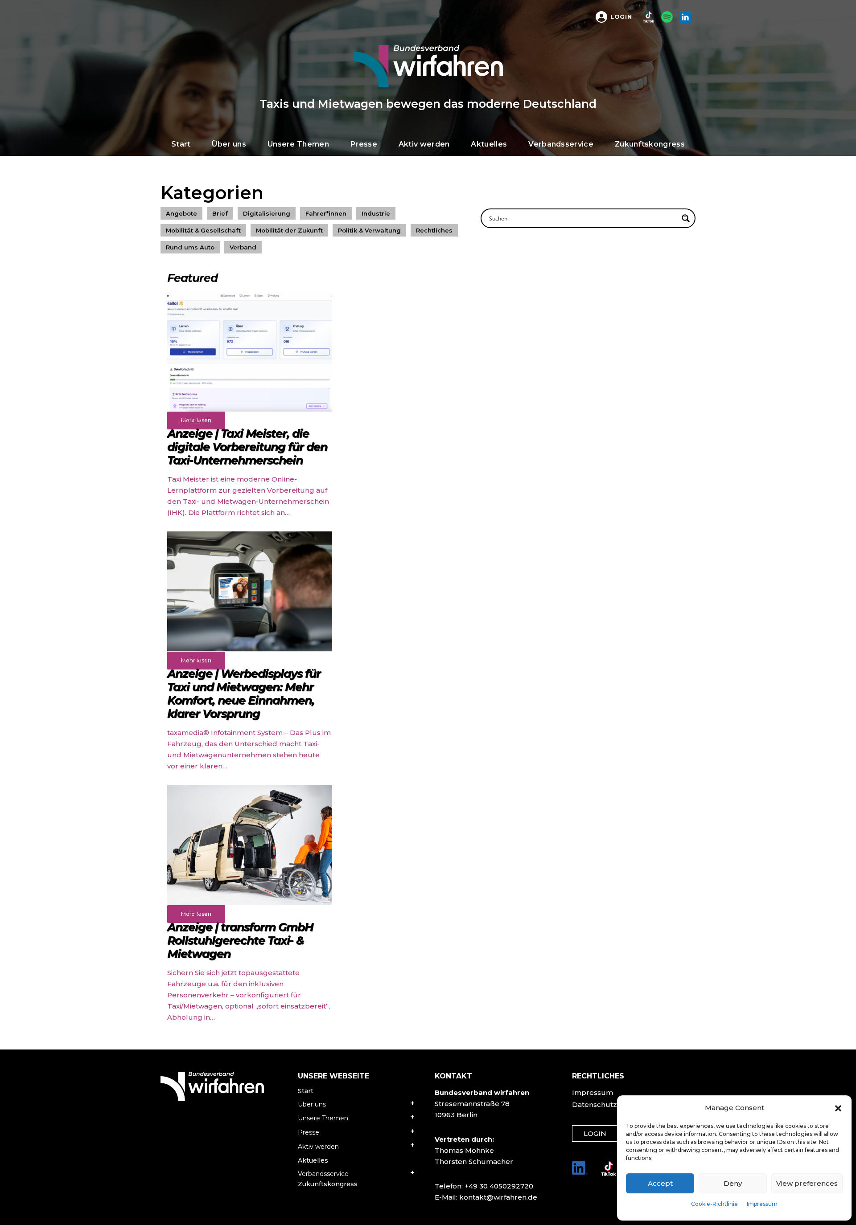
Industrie (376, 213)
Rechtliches (434, 230)
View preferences (807, 1183)
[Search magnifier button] (685, 218)
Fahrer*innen (325, 213)
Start (305, 1091)
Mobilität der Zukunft (289, 230)
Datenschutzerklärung (612, 1104)
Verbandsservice (323, 1174)
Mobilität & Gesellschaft (203, 230)
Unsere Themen (323, 1118)
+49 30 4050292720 (499, 1186)
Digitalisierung (266, 213)
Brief (220, 213)
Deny (733, 1183)
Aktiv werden (318, 1147)
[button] (838, 1107)
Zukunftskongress (328, 1184)
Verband (243, 247)
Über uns (312, 1104)
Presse (308, 1132)
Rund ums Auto (190, 247)
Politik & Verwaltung (369, 230)
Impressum (762, 1203)
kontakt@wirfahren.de (498, 1197)
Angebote (181, 213)
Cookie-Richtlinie (714, 1203)
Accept (660, 1183)
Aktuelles (313, 1160)
